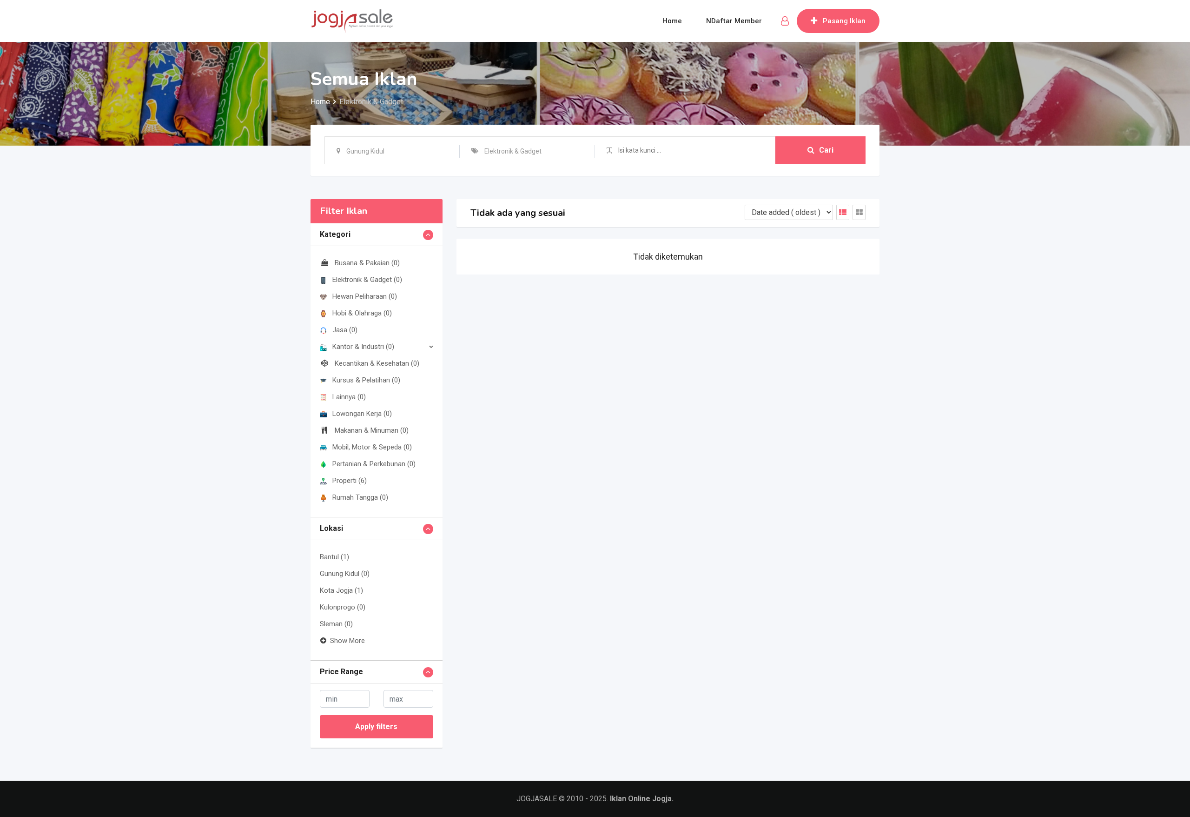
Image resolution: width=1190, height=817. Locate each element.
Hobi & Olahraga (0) (362, 313)
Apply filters (376, 726)
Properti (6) (349, 480)
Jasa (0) (344, 330)
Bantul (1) (334, 557)
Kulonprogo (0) (342, 607)
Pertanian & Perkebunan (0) (374, 464)
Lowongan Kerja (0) (362, 413)
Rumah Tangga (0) (360, 497)
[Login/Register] (785, 21)
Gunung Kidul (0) (345, 573)
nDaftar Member (734, 21)
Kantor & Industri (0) (363, 346)
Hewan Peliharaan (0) (364, 296)
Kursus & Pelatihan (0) (366, 380)
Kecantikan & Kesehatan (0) (377, 363)
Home (672, 21)
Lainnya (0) (349, 397)
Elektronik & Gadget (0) (367, 279)
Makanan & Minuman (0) (372, 430)
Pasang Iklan (844, 21)
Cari (826, 150)
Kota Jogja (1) (341, 590)
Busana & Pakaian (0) (367, 263)
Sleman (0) (336, 624)
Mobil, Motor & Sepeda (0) (372, 447)
